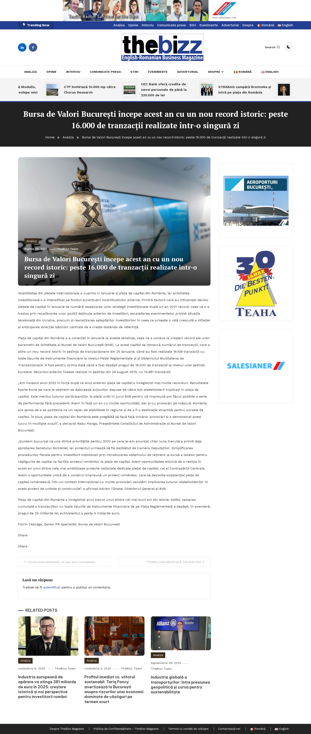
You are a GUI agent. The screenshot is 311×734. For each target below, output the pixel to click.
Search (270, 47)
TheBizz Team (67, 249)
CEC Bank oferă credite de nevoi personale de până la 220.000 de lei (146, 89)
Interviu (148, 25)
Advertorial (230, 25)
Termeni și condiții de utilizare (188, 728)
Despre (247, 25)
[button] (155, 10)
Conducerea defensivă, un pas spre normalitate (61, 562)
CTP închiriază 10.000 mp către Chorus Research (72, 89)
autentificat (52, 587)
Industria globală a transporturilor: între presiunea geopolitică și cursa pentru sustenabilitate (180, 684)
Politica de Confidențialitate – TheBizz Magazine (126, 728)
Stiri (192, 25)
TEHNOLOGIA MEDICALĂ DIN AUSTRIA (173, 562)
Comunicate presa (171, 25)
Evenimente (209, 25)
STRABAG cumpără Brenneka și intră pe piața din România (227, 89)
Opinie (133, 25)
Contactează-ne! (229, 728)
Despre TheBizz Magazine (67, 728)
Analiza (119, 25)
